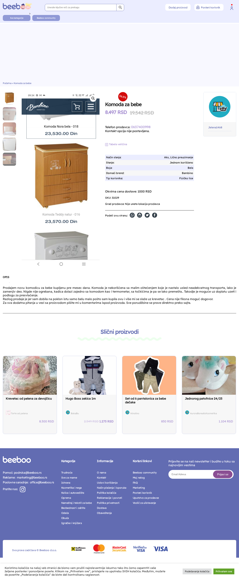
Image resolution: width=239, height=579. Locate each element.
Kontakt (101, 477)
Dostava (101, 508)
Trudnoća (66, 472)
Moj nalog (139, 477)
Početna (7, 83)
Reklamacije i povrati (109, 497)
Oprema (66, 497)
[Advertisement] (119, 54)
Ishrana (65, 482)
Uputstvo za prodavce (146, 497)
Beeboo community (46, 18)
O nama (101, 472)
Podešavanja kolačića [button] (197, 571)
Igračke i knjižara (71, 523)
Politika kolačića (106, 492)
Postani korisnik (210, 7)
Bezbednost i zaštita (73, 508)
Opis (6, 277)
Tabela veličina (118, 144)
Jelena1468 (215, 127)
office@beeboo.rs (41, 482)
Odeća (65, 513)
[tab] (6, 278)
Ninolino (134, 413)
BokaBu (75, 413)
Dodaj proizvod (178, 7)
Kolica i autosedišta (72, 492)
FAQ (135, 482)
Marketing (139, 487)
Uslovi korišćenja (107, 482)
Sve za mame (69, 477)
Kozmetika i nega (71, 487)
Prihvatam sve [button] (224, 571)
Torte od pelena (19, 413)
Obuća (65, 518)
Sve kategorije (16, 18)
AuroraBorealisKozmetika (203, 413)
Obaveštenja (104, 513)
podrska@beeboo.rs (27, 472)
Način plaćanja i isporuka (111, 487)
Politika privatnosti (108, 503)
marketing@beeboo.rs (31, 477)
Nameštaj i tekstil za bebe (76, 503)
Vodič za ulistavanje (144, 503)
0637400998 (140, 127)
